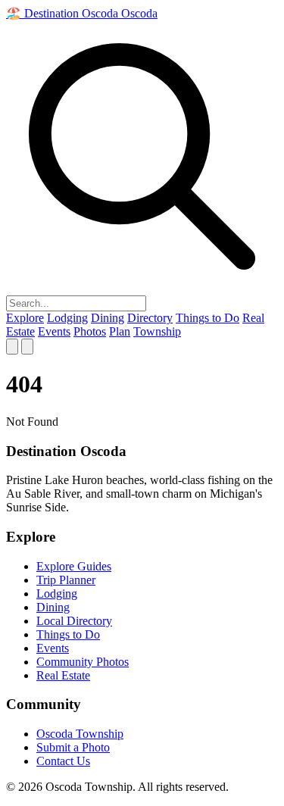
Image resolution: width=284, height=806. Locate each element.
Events (54, 331)
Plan (119, 331)
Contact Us (63, 760)
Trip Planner (65, 579)
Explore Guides (73, 566)
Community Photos (82, 661)
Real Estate (63, 675)
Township (157, 331)
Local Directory (74, 620)
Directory (150, 317)
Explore (25, 317)
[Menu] (27, 347)
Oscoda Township (79, 733)
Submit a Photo (73, 747)
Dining (107, 317)
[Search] (12, 347)
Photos (89, 331)
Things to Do (207, 317)
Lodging (67, 317)
